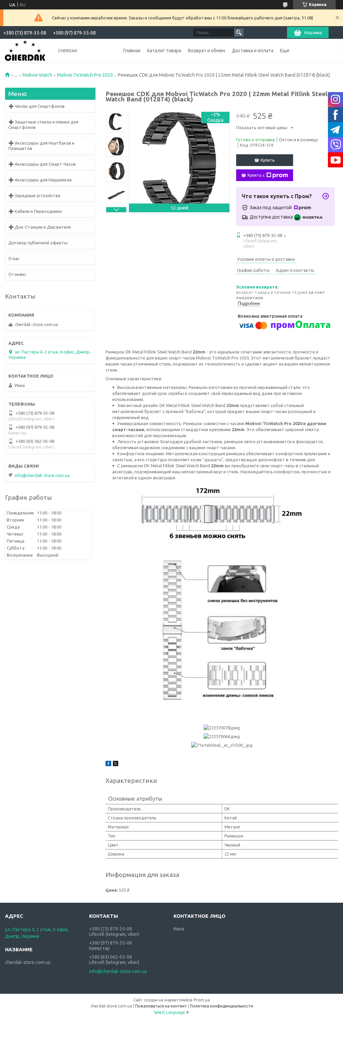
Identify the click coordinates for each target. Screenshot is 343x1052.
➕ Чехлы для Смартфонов (36, 106)
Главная (131, 50)
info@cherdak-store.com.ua (42, 475)
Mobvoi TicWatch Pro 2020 (85, 75)
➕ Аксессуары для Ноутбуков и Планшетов (41, 146)
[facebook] (108, 764)
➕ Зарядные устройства (34, 195)
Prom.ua (202, 1000)
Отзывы (17, 274)
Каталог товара (164, 50)
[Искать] (239, 32)
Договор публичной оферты (38, 242)
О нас (13, 258)
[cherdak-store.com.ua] (25, 50)
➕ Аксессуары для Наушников (40, 179)
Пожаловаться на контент (161, 1006)
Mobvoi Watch (37, 75)
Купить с (256, 175)
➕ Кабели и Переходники (35, 211)
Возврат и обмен (206, 50)
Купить (268, 160)
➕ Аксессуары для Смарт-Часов (42, 164)
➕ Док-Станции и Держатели (39, 227)
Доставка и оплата (252, 50)
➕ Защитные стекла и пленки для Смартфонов (43, 124)
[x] (115, 764)
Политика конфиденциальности (221, 1006)
